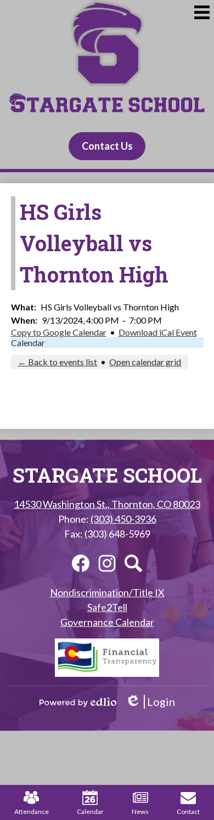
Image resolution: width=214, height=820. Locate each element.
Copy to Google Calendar (58, 332)
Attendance (31, 811)
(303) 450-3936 (123, 519)
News (140, 811)
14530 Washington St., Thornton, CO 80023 (107, 504)
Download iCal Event (158, 332)
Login (150, 702)
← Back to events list (57, 362)
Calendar (28, 342)
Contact (188, 811)
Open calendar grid (145, 362)
